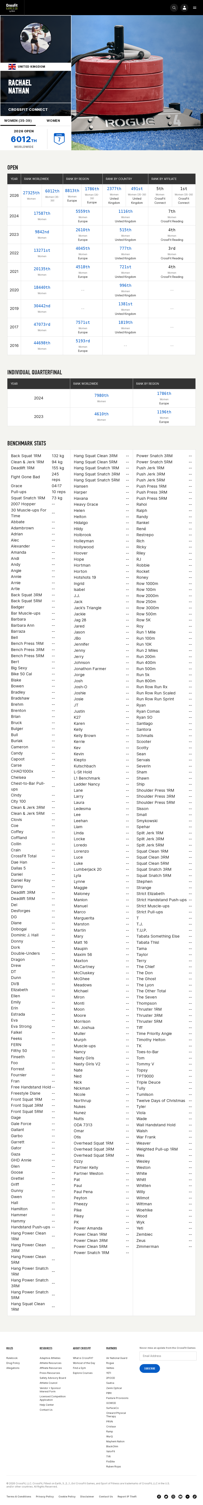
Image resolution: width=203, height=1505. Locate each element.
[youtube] (180, 1497)
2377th (114, 188)
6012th (52, 191)
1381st (125, 304)
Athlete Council (48, 1382)
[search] (174, 8)
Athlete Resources (50, 1363)
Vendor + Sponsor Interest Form (50, 1390)
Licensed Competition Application (53, 1398)
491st (137, 188)
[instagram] (173, 1497)
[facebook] (159, 1497)
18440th (42, 287)
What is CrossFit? (83, 1358)
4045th (83, 248)
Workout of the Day (84, 1363)
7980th (101, 395)
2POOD (110, 1377)
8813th (72, 190)
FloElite (110, 1461)
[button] (195, 8)
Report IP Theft (127, 1496)
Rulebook (12, 1358)
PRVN (109, 1421)
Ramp (109, 1431)
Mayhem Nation (115, 1441)
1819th (125, 322)
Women (53, 121)
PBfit (109, 1393)
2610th (83, 229)
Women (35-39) (18, 121)
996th (125, 285)
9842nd (42, 231)
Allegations (12, 1367)
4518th (83, 266)
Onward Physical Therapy (116, 1414)
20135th (42, 268)
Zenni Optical (114, 1388)
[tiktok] (195, 1497)
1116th (125, 211)
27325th (31, 192)
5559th (83, 211)
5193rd (83, 341)
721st (125, 266)
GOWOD (111, 1403)
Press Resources (50, 1372)
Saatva (110, 1382)
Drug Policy (13, 1363)
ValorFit (110, 1451)
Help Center (47, 1404)
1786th (92, 188)
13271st (42, 250)
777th (125, 248)
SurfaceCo (112, 1407)
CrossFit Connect (28, 109)
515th (125, 229)
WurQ (109, 1436)
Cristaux (111, 1426)
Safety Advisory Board (53, 1377)
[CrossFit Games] (12, 7)
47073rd (42, 324)
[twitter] (166, 1497)
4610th (101, 414)
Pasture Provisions (117, 1398)
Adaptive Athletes (50, 1358)
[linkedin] (188, 1497)
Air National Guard (116, 1358)
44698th (42, 343)
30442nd (42, 306)
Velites (110, 1367)
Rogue (110, 1363)
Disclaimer (87, 1496)
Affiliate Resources (51, 1367)
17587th (42, 213)
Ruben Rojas (113, 1466)
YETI (108, 1372)
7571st (83, 322)
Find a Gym (79, 1367)
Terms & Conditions (18, 1496)
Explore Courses (83, 1372)
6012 (24, 139)
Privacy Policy (45, 1496)
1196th (164, 412)
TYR (108, 1456)
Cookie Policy (67, 1496)
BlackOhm (112, 1446)
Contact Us (46, 1409)
